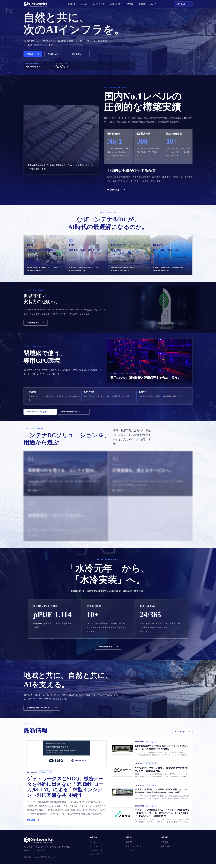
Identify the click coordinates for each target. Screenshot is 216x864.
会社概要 (142, 4)
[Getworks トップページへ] (37, 4)
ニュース (153, 4)
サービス (84, 4)
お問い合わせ (183, 4)
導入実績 (130, 4)
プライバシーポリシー (134, 846)
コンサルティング (98, 4)
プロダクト (71, 4)
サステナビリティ (116, 4)
